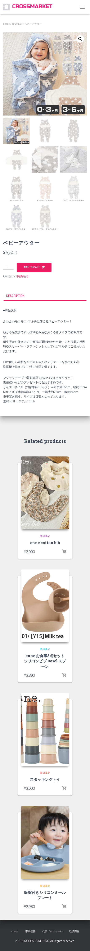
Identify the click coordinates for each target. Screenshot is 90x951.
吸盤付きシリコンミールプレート (45, 895)
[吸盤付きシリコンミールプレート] (45, 842)
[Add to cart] (64, 551)
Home (6, 23)
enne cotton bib (45, 542)
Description (15, 295)
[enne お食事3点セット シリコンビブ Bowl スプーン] (45, 605)
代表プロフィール (52, 931)
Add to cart (32, 267)
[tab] (45, 296)
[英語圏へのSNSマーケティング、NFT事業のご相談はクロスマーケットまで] (29, 7)
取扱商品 (17, 23)
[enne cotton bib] (45, 492)
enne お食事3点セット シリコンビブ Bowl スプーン (45, 661)
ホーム (14, 931)
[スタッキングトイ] (45, 729)
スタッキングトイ (45, 779)
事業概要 (30, 931)
